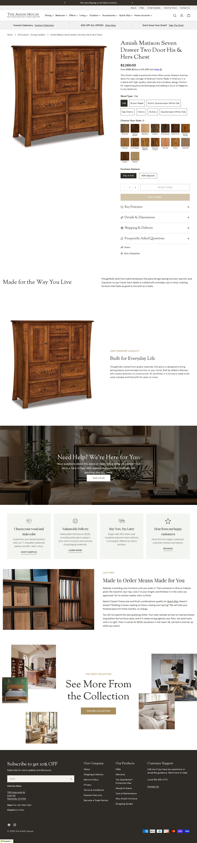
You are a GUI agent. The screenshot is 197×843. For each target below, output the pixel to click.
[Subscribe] (71, 779)
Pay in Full (128, 175)
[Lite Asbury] (135, 142)
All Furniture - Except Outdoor (31, 35)
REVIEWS (168, 548)
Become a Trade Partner (96, 800)
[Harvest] (125, 142)
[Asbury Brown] (135, 128)
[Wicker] (135, 156)
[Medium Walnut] (145, 142)
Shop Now (110, 25)
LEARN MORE (75, 550)
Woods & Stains (124, 788)
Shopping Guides (124, 803)
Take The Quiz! (176, 25)
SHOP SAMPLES (29, 552)
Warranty (120, 774)
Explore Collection (44, 25)
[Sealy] (175, 142)
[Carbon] (155, 128)
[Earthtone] (175, 128)
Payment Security (93, 795)
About (133, 8)
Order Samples (154, 8)
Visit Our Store (170, 8)
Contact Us (185, 8)
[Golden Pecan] (185, 128)
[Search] (175, 15)
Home (10, 35)
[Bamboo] (145, 128)
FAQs (142, 8)
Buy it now (155, 197)
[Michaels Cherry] (155, 142)
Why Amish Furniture (126, 798)
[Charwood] (165, 128)
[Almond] (125, 128)
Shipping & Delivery (94, 774)
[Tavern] (125, 156)
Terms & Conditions (94, 790)
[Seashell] (185, 142)
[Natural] (165, 142)
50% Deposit (148, 175)
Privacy (87, 784)
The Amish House (24, 831)
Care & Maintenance (126, 793)
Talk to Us (99, 478)
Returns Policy (91, 779)
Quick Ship (172, 601)
